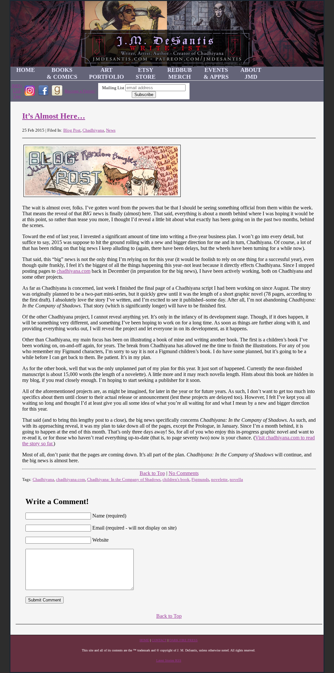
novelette (219, 479)
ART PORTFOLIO (106, 73)
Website (100, 540)
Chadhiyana (93, 130)
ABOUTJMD (250, 73)
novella (236, 479)
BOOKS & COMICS (62, 73)
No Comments (184, 473)
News (110, 130)
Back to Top (152, 473)
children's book (176, 479)
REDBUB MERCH (179, 73)
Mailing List (113, 87)
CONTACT (159, 640)
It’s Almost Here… (53, 116)
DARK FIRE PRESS (183, 640)
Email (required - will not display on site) (134, 528)
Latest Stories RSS (168, 660)
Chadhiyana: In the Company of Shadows (123, 479)
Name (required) (109, 515)
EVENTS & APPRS (216, 73)
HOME (25, 70)
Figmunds (200, 479)
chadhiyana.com (73, 271)
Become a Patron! (80, 91)
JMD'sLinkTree (16, 91)
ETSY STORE (146, 73)
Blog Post (72, 130)
